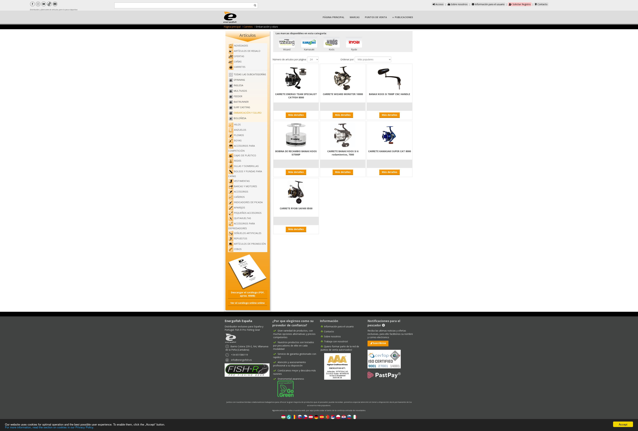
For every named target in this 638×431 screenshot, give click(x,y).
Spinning (239, 79)
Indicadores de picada (248, 202)
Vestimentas (242, 181)
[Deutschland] (316, 416)
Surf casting (242, 107)
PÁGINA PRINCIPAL (333, 17)
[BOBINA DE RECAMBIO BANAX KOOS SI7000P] (296, 134)
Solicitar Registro (521, 4)
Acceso (439, 4)
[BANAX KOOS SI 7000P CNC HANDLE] (389, 77)
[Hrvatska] (343, 416)
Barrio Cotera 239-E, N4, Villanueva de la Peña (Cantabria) (246, 348)
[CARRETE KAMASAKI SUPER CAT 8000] (389, 134)
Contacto (542, 4)
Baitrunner (241, 101)
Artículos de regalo (247, 50)
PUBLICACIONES (404, 17)
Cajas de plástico (245, 155)
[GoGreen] (283, 388)
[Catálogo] (247, 271)
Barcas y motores (245, 186)
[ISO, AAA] (384, 357)
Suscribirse (379, 343)
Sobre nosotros (459, 4)
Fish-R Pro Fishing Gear (247, 329)
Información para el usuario (489, 4)
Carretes (248, 26)
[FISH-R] (247, 369)
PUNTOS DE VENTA (376, 17)
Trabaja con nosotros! (336, 341)
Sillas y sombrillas (246, 166)
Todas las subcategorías (250, 74)
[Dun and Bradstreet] (335, 366)
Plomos (239, 135)
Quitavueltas (242, 218)
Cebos (238, 249)
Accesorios (241, 191)
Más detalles (296, 114)
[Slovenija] (349, 416)
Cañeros (239, 196)
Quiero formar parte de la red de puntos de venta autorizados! (340, 348)
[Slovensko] (299, 416)
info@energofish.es (241, 359)
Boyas (238, 140)
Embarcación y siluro (248, 112)
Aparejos (239, 207)
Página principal (232, 26)
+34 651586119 (239, 354)
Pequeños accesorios (248, 212)
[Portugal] (327, 416)
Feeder (238, 96)
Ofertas (239, 56)
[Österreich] (310, 416)
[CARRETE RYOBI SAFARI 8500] (296, 191)
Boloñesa (240, 118)
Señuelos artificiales (247, 233)
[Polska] (338, 416)
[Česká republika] (305, 416)
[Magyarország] (283, 416)
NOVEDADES (241, 45)
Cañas (238, 61)
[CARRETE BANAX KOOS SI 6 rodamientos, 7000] (342, 134)
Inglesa (238, 85)
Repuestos (240, 238)
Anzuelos (240, 129)
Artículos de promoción (250, 243)
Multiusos (240, 90)
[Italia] (354, 416)
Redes (237, 160)
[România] (294, 416)
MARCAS (355, 17)
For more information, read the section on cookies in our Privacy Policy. (49, 427)
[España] (321, 416)
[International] (288, 416)
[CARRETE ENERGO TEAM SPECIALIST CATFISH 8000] (296, 77)
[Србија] (332, 416)
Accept (623, 424)
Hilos (237, 124)
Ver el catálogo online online (247, 302)
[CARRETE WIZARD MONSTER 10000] (342, 77)
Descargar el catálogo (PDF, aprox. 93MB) (247, 294)
